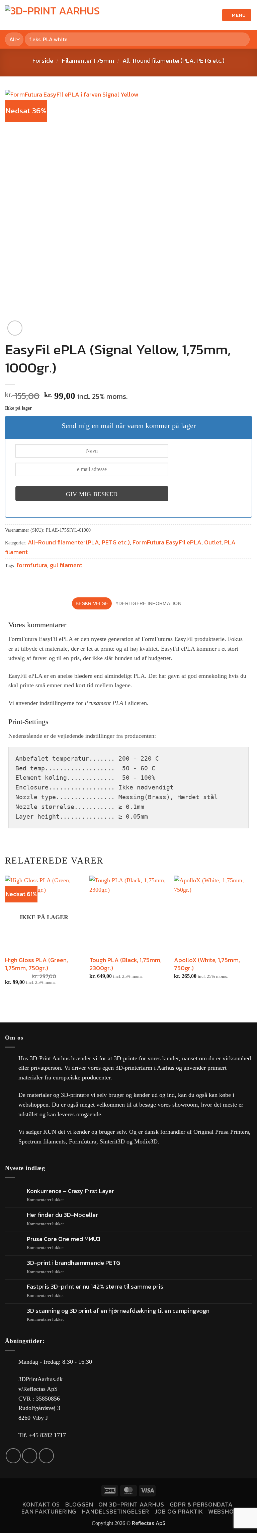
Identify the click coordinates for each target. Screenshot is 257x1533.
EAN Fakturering (48, 1511)
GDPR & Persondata (201, 1504)
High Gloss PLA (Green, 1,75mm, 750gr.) (36, 964)
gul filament (66, 565)
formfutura (31, 565)
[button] (202, 15)
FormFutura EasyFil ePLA (167, 542)
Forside (42, 60)
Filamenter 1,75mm (88, 60)
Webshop (223, 1511)
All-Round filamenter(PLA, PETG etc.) (173, 60)
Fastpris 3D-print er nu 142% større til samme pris (95, 1286)
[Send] (243, 39)
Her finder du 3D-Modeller (62, 1215)
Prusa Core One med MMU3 (63, 1239)
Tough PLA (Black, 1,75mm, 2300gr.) (125, 964)
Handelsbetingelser (115, 1511)
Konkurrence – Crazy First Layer (70, 1191)
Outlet (213, 542)
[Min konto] (213, 15)
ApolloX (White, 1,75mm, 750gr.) (207, 964)
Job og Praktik (179, 1511)
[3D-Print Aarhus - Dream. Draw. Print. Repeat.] (55, 15)
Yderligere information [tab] (148, 603)
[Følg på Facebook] (13, 1455)
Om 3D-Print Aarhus (131, 1504)
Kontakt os (41, 1504)
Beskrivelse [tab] (92, 603)
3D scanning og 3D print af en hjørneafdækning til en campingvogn (118, 1310)
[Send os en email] (29, 1455)
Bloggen (79, 1504)
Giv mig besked (92, 494)
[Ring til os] (46, 1455)
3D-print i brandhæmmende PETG (73, 1262)
